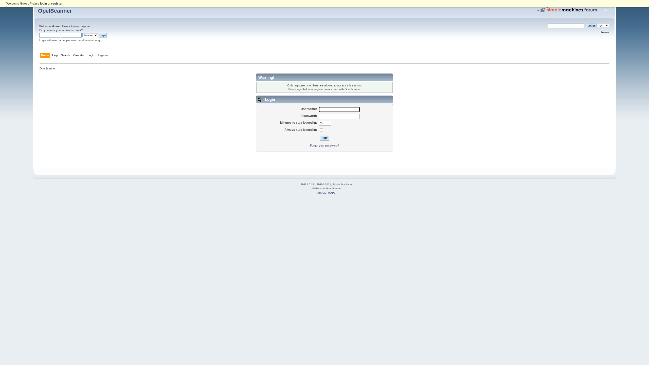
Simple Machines (342, 184)
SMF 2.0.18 (307, 184)
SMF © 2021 (323, 184)
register (85, 26)
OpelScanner (55, 11)
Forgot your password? (324, 145)
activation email (71, 30)
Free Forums (333, 188)
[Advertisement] (324, 159)
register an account (326, 89)
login (74, 26)
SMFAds (317, 188)
